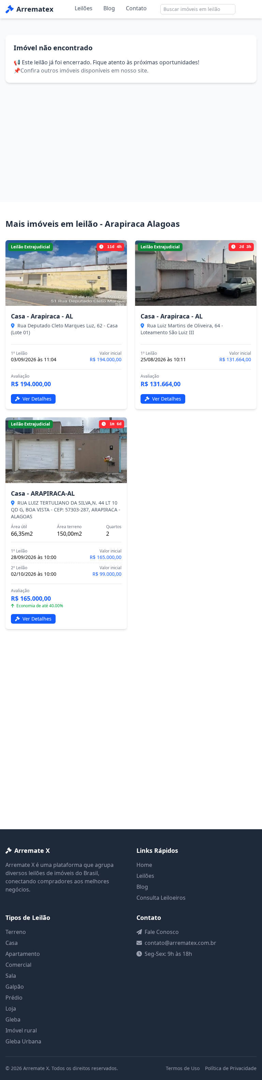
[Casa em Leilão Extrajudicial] (66, 273)
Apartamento (22, 954)
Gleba (12, 1019)
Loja (10, 1008)
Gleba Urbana (23, 1041)
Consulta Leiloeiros (161, 897)
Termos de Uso (183, 1068)
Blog (109, 8)
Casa (11, 943)
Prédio (14, 997)
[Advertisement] (131, 134)
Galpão (14, 986)
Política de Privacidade (231, 1068)
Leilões (83, 8)
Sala (10, 975)
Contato (136, 8)
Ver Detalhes (36, 398)
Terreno (15, 932)
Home (144, 865)
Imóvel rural (21, 1030)
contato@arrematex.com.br (180, 943)
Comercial (18, 964)
